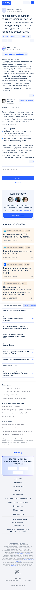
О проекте (18, 479)
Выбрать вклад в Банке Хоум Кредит (14, 398)
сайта (20, 494)
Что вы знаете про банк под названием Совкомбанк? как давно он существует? (15, 373)
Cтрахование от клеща (11, 366)
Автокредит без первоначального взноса (16, 391)
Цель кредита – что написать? (12, 406)
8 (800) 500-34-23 (18, 526)
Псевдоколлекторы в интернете (13, 424)
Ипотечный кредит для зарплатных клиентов (17, 410)
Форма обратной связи (19, 519)
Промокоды (18, 506)
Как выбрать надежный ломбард (13, 434)
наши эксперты (25, 210)
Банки (5, 37)
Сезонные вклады (8, 416)
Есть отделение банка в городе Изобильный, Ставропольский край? (15, 327)
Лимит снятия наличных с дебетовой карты (16, 413)
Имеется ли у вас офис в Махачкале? (16, 359)
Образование (18, 510)
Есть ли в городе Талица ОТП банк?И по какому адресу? (16, 352)
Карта (15, 494)
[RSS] (27, 538)
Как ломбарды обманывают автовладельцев (17, 431)
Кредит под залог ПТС (9, 395)
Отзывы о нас (18, 487)
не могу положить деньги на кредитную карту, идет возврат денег (14, 336)
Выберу (4, 439)
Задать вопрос (18, 215)
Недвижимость (18, 514)
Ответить (18, 178)
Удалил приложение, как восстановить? (11, 345)
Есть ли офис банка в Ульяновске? (15, 310)
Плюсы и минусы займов (10, 428)
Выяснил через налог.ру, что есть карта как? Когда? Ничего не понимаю (14, 318)
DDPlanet (22, 585)
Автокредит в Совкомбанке (11, 388)
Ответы (10, 439)
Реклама (18, 491)
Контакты (18, 483)
